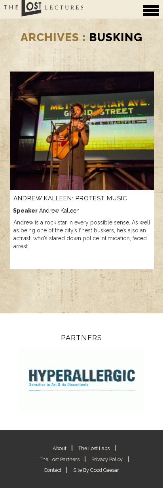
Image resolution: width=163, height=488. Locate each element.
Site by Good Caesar (96, 470)
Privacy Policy (107, 459)
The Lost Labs (94, 448)
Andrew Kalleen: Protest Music (70, 198)
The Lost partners (60, 459)
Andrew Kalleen (59, 210)
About (59, 448)
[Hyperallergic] (81, 379)
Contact (52, 470)
